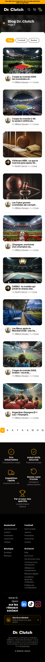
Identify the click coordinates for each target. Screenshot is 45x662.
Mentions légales (31, 573)
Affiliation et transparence (30, 569)
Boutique (8, 552)
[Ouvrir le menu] (40, 9)
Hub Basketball (10, 529)
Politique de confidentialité (30, 586)
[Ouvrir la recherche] (29, 9)
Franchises (8, 535)
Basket (34, 40)
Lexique (7, 542)
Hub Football (29, 529)
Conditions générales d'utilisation (29, 579)
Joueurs (7, 532)
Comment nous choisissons (31, 563)
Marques (7, 555)
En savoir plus (25, 646)
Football (21, 40)
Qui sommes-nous (32, 559)
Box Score (28, 555)
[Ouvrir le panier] (34, 9)
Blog (26, 552)
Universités (8, 539)
